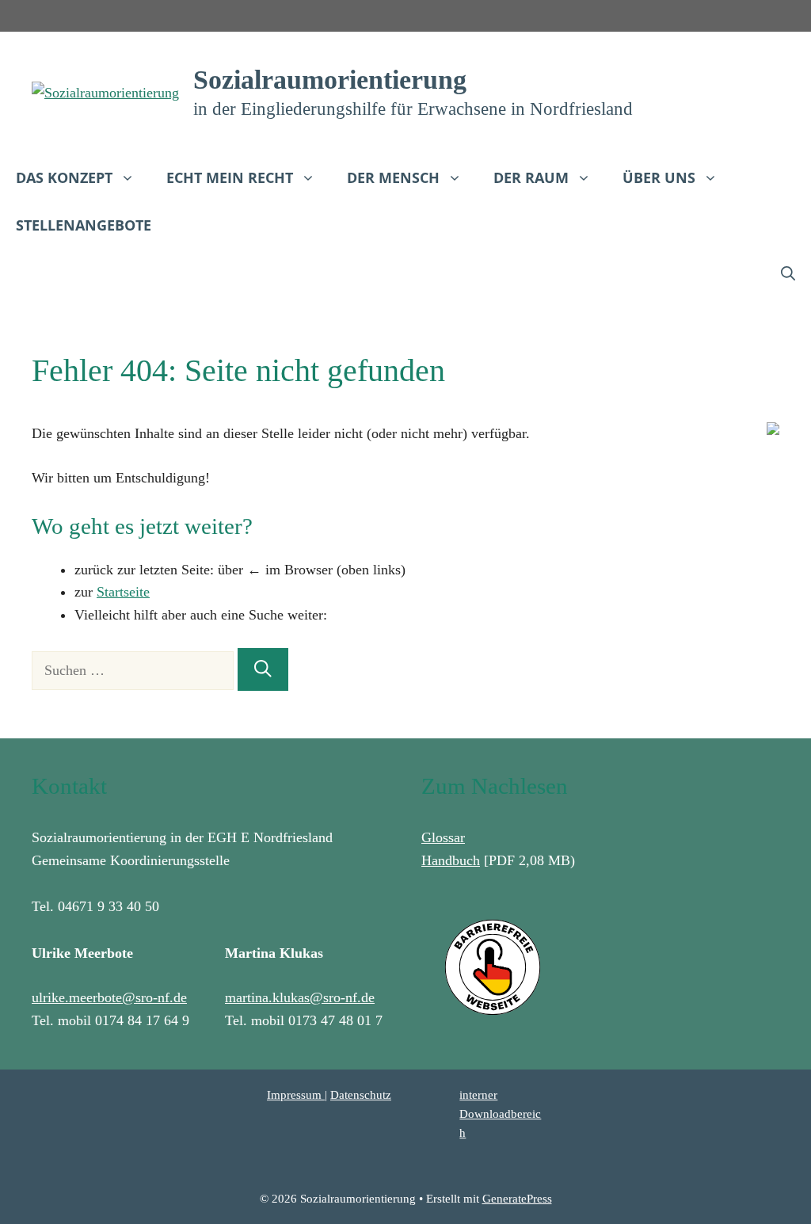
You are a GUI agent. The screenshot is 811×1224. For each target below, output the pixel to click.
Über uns (659, 177)
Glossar (443, 837)
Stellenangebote (83, 225)
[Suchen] (263, 669)
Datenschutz (360, 1095)
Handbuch (450, 860)
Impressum (296, 1095)
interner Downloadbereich (500, 1114)
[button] (788, 272)
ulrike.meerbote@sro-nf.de (109, 997)
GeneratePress (517, 1198)
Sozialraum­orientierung (329, 79)
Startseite (123, 592)
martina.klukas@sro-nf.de (300, 997)
